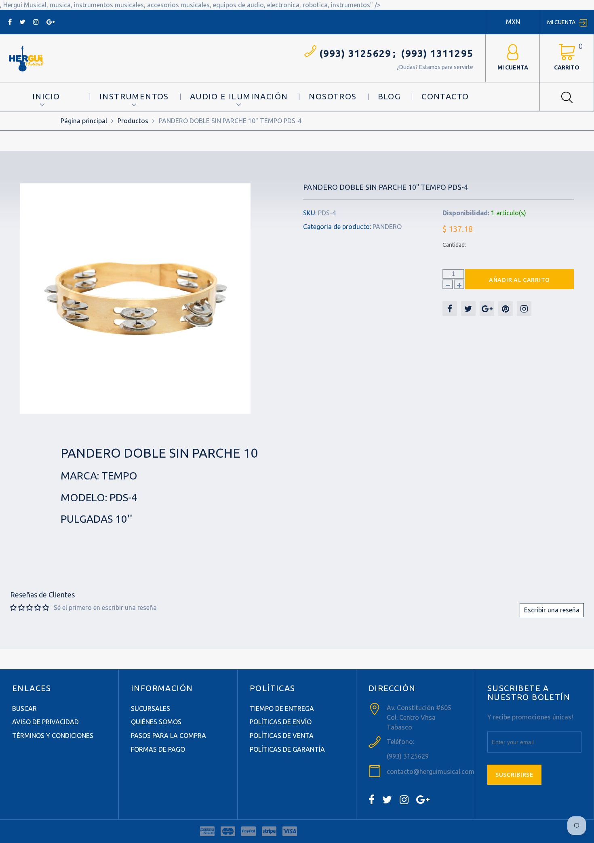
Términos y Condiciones (52, 735)
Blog (389, 96)
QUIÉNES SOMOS (156, 721)
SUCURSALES (150, 708)
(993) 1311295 (437, 53)
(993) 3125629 (355, 53)
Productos (133, 120)
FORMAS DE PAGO (158, 749)
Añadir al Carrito (519, 280)
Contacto (445, 96)
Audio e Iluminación (239, 96)
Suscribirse (514, 775)
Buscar (24, 708)
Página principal (84, 120)
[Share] (449, 308)
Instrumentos (134, 96)
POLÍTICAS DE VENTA (282, 735)
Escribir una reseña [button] (551, 610)
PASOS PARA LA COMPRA (168, 735)
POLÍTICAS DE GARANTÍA (287, 749)
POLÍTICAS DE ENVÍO (281, 721)
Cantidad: (454, 245)
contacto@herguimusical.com (430, 771)
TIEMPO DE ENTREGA (282, 708)
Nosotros (332, 96)
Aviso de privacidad (45, 721)
